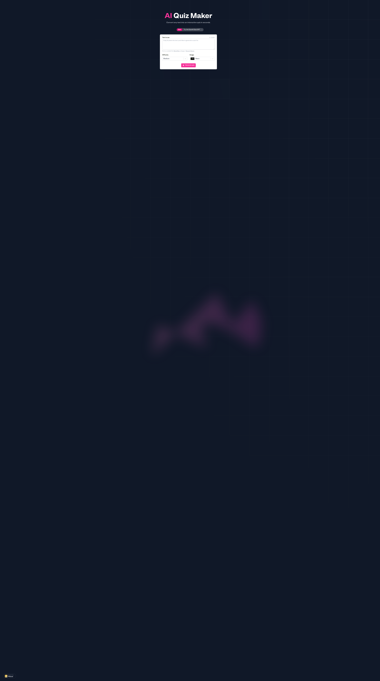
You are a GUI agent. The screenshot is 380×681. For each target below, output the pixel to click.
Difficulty (165, 55)
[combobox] (163, 59)
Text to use (165, 37)
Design (192, 55)
